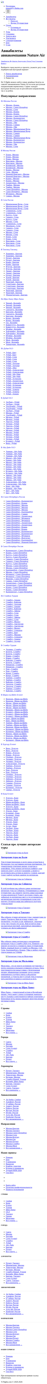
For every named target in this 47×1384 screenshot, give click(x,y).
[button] (23, 101)
